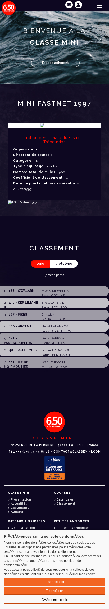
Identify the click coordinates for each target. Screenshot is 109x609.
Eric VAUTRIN (51, 302)
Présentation (21, 499)
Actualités (19, 503)
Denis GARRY (51, 338)
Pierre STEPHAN (53, 343)
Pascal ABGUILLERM (57, 331)
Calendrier (65, 499)
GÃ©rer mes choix (55, 600)
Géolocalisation (23, 528)
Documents (20, 508)
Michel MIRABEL (54, 291)
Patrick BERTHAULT (56, 355)
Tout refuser (54, 591)
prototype (64, 263)
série (40, 263)
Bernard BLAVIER (54, 350)
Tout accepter (54, 582)
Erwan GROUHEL (54, 295)
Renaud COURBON (55, 307)
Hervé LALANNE (54, 326)
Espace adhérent (55, 63)
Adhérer (17, 511)
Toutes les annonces (73, 528)
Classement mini (70, 503)
